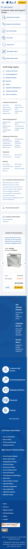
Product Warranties (8, 166)
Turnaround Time (19, 126)
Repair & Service (8, 510)
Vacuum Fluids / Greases (10, 481)
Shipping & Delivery (11, 78)
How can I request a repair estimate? (12, 189)
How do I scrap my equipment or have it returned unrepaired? (13, 198)
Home (5, 504)
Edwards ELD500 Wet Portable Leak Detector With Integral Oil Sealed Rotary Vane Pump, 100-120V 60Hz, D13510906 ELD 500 (13, 240)
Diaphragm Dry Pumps (10, 462)
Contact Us (5, 221)
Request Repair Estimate (7, 127)
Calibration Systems (9, 492)
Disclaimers (18, 166)
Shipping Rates (7, 143)
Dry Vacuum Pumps (9, 467)
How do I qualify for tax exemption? (12, 193)
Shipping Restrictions (18, 146)
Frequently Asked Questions (13, 88)
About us (6, 507)
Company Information (11, 91)
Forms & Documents (11, 94)
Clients (5, 516)
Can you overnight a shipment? (11, 191)
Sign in (23, 2)
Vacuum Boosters (8, 489)
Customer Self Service (11, 71)
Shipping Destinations (18, 142)
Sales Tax (5, 171)
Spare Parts (6, 478)
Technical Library (8, 513)
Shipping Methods (7, 145)
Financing (17, 157)
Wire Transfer (18, 155)
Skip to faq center (14, 419)
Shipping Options (8, 445)
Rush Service (6, 168)
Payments (8, 81)
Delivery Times (6, 147)
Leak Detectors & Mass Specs (12, 475)
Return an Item (7, 107)
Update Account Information (7, 110)
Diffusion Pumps (8, 495)
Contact (5, 519)
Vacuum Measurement (10, 470)
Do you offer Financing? (9, 195)
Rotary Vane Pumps (9, 459)
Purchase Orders (7, 157)
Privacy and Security (9, 442)
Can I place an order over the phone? (12, 187)
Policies (7, 84)
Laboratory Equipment (10, 486)
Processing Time (19, 139)
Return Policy (6, 164)
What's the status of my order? (11, 185)
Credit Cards (6, 155)
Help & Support (8, 7)
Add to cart (19, 287)
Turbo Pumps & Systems (10, 456)
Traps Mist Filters (8, 484)
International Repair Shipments (7, 140)
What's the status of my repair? (11, 182)
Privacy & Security (19, 168)
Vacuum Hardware (8, 473)
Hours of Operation (8, 219)
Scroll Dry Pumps (8, 464)
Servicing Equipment (11, 74)
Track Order (6, 105)
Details (7, 287)
